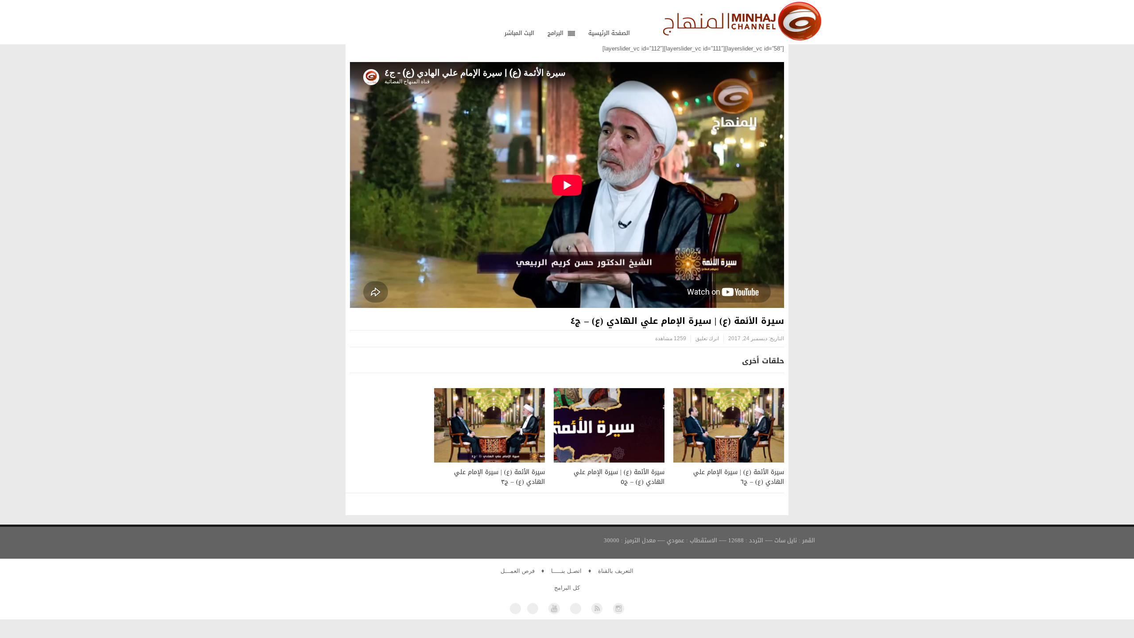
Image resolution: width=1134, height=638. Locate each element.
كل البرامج (567, 587)
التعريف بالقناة (615, 571)
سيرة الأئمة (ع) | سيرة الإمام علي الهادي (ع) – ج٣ (499, 477)
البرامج (555, 33)
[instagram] (618, 608)
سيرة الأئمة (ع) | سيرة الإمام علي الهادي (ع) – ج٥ (619, 477)
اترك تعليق (707, 338)
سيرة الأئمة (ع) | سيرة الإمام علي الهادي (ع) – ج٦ (738, 477)
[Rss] (596, 608)
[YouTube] (553, 608)
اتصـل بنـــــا (566, 571)
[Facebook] (515, 608)
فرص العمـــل (518, 571)
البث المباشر (519, 33)
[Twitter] (532, 608)
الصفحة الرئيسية (609, 33)
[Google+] (575, 608)
